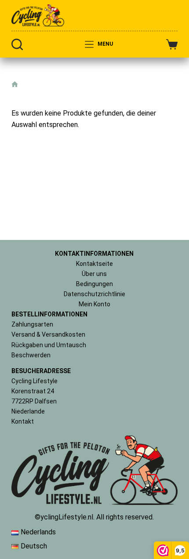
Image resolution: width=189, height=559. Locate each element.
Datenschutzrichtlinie (94, 294)
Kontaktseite (94, 263)
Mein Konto (94, 304)
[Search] (17, 44)
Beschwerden (31, 355)
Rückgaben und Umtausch (48, 344)
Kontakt (22, 421)
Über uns (94, 273)
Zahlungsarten (32, 324)
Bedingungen (94, 283)
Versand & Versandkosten (48, 334)
